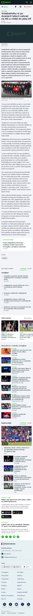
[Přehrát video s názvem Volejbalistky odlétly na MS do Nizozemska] (16, 89)
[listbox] (16, 566)
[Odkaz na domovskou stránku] (8, 2)
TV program (4, 572)
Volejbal (4, 11)
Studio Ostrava (21, 582)
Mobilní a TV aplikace (7, 595)
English (3, 613)
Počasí (3, 589)
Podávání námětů (22, 592)
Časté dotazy (21, 595)
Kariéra (19, 589)
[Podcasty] (15, 7)
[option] (6, 567)
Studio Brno (20, 579)
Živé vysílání (4, 575)
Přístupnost (21, 613)
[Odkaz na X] (10, 537)
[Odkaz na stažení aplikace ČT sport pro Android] (18, 512)
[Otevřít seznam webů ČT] (31, 2)
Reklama (19, 575)
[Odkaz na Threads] (18, 537)
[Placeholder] (16, 34)
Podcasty (4, 585)
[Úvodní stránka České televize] (8, 544)
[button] (16, 89)
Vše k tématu (28, 318)
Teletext (3, 582)
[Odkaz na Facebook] (6, 537)
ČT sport (3, 21)
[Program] (20, 7)
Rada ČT (19, 585)
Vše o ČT (3, 599)
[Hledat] (27, 2)
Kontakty (20, 599)
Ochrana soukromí (11, 613)
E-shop (3, 592)
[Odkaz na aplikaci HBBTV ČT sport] (6, 516)
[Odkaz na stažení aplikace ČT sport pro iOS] (6, 512)
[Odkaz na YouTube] (14, 537)
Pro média (20, 572)
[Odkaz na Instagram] (2, 537)
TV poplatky (4, 579)
